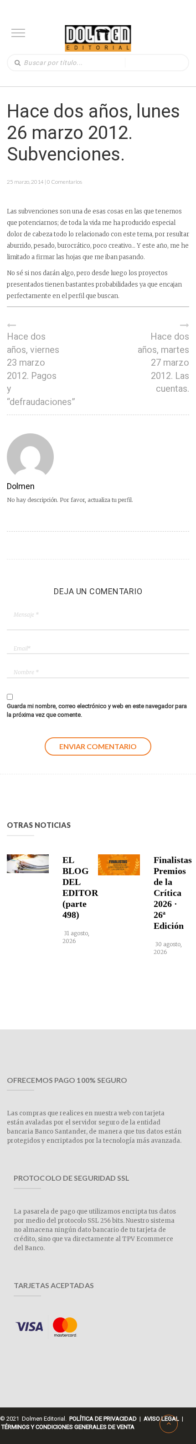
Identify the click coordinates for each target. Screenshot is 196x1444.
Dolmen (21, 486)
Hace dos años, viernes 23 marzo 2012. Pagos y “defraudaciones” (34, 369)
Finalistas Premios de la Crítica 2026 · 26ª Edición (170, 893)
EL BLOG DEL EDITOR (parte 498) (78, 887)
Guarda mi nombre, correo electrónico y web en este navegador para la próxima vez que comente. (97, 710)
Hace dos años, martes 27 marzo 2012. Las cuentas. (163, 362)
